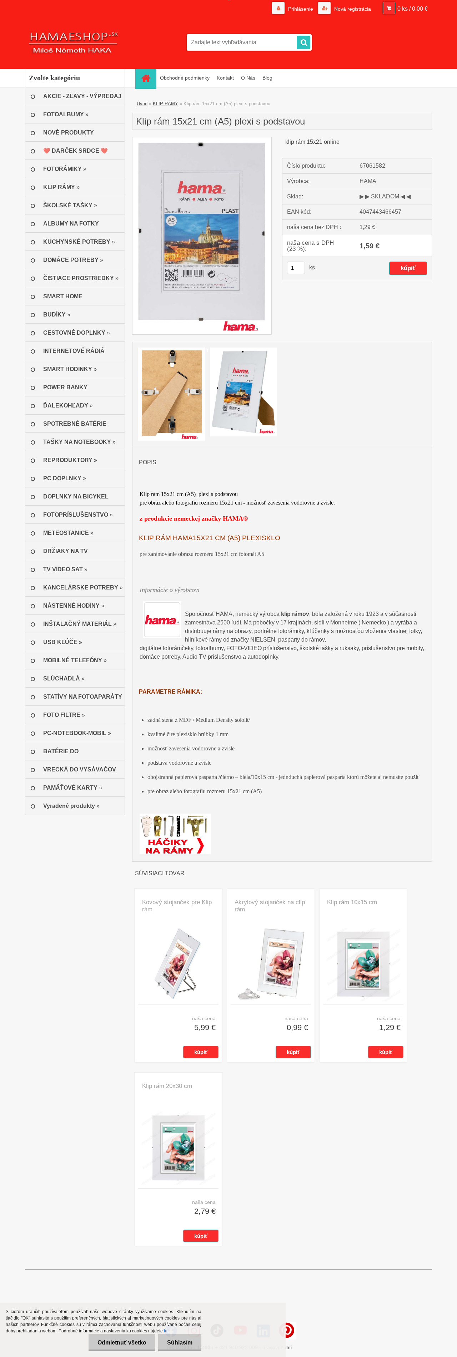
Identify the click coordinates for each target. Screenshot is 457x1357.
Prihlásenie (301, 9)
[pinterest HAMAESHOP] (287, 1331)
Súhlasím (179, 1343)
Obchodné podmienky (185, 78)
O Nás (248, 78)
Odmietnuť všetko (121, 1343)
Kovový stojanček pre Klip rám (177, 906)
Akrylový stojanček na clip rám (270, 906)
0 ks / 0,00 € (412, 9)
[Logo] (74, 42)
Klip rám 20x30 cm (167, 1086)
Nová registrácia (352, 9)
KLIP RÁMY (165, 103)
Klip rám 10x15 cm (352, 902)
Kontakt (225, 78)
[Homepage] (148, 78)
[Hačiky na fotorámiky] (175, 818)
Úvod (142, 103)
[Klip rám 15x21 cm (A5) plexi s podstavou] (201, 140)
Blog (267, 78)
